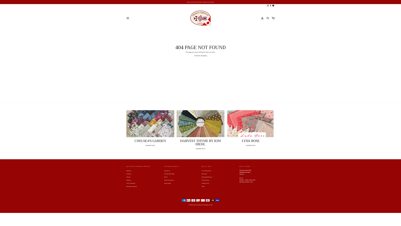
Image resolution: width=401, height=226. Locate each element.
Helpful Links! (205, 183)
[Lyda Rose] (251, 123)
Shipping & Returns (207, 177)
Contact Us (167, 170)
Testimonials (167, 183)
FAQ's (203, 186)
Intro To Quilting (130, 183)
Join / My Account (206, 170)
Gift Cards (204, 174)
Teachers (128, 180)
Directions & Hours (169, 180)
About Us (128, 170)
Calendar (128, 174)
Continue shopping (200, 55)
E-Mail (166, 177)
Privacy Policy (205, 180)
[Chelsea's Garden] (150, 123)
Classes (128, 177)
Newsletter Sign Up (131, 186)
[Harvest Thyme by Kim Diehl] (201, 123)
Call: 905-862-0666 (169, 174)
